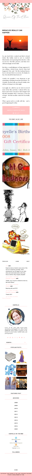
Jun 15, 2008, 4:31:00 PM (12, 296)
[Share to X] (15, 113)
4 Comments (16, 107)
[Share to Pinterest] (18, 113)
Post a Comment (6, 298)
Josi (7, 265)
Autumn (8, 286)
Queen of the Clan (15, 473)
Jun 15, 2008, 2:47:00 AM (12, 290)
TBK (23, 474)
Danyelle (10, 110)
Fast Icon (18, 448)
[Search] (25, 342)
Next (28, 261)
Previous (5, 261)
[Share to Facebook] (13, 113)
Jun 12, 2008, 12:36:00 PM (12, 284)
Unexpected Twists (19, 110)
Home (17, 261)
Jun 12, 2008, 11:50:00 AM (12, 276)
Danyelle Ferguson (11, 278)
